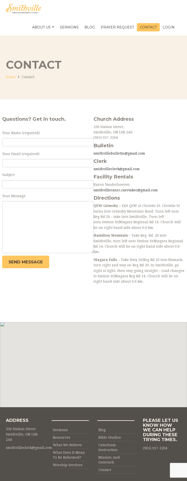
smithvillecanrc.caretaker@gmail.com (126, 190)
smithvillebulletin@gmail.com (119, 153)
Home (11, 77)
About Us (42, 27)
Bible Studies (109, 437)
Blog (89, 27)
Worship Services (68, 465)
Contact (148, 27)
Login (169, 27)
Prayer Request (117, 27)
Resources (61, 437)
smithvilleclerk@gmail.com (117, 169)
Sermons (69, 27)
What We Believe (67, 445)
